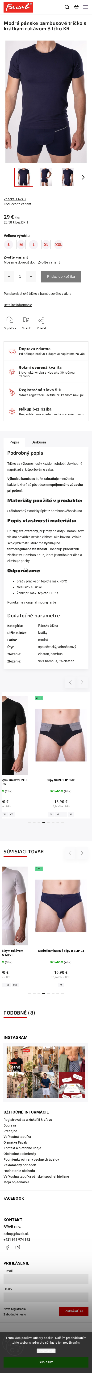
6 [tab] (53, 822)
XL (5, 814)
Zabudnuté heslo (15, 1314)
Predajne (10, 1131)
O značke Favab (15, 1142)
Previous (71, 682)
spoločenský (47, 647)
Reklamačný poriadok (20, 1165)
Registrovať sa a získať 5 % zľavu (28, 1120)
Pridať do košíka (61, 276)
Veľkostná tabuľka (17, 1137)
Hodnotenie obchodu (19, 1171)
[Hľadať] (67, 7)
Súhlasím (46, 1362)
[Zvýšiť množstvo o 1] (31, 276)
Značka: (15, 199)
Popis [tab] (14, 442)
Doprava (10, 1125)
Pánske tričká (48, 625)
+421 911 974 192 (17, 1239)
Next (82, 682)
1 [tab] (29, 822)
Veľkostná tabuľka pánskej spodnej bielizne (36, 1176)
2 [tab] (34, 822)
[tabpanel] (60, 755)
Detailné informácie (18, 305)
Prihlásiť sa (73, 1311)
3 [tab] (39, 822)
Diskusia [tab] (39, 442)
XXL (12, 814)
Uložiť (42, 335)
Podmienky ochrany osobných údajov (31, 1159)
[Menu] (85, 7)
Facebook (7, 1247)
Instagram (17, 1247)
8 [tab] (62, 822)
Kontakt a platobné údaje (22, 1148)
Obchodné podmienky (20, 1154)
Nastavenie (46, 1351)
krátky (42, 633)
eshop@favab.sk (16, 1234)
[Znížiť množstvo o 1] (9, 276)
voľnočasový (67, 647)
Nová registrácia (15, 1309)
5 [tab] (48, 822)
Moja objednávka (16, 1182)
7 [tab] (57, 822)
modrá (43, 640)
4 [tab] (43, 822)
